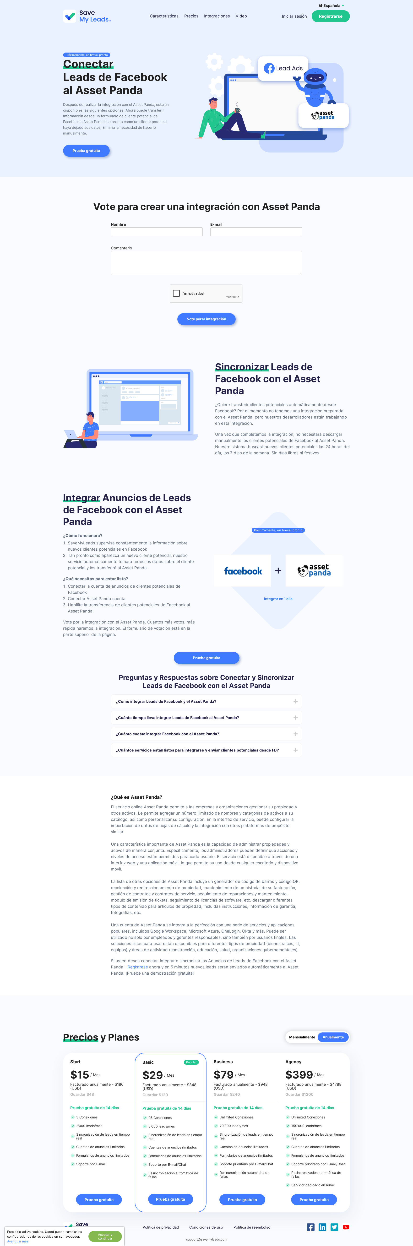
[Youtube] (346, 1226)
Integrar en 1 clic (278, 599)
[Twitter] (334, 1226)
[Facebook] (311, 1226)
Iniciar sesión (294, 16)
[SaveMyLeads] (89, 16)
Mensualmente (302, 1037)
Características (164, 16)
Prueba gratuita (86, 150)
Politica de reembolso (252, 1227)
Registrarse (330, 16)
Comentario (121, 248)
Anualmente (333, 1037)
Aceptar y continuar (105, 1236)
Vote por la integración (206, 319)
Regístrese (138, 967)
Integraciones (217, 16)
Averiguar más (17, 1241)
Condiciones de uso (206, 1227)
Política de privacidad (161, 1227)
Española (331, 5)
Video (241, 16)
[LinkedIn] (322, 1226)
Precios (191, 16)
